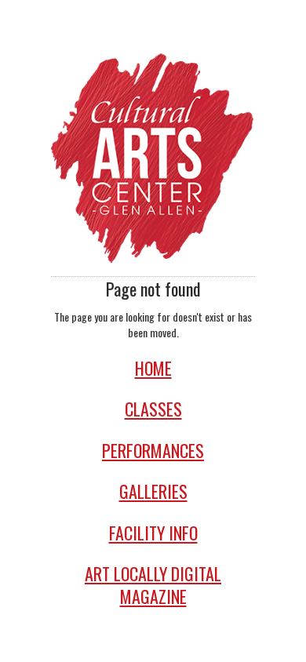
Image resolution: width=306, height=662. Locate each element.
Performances (153, 450)
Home (153, 368)
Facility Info (153, 533)
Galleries (153, 491)
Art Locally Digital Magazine (153, 584)
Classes (153, 409)
